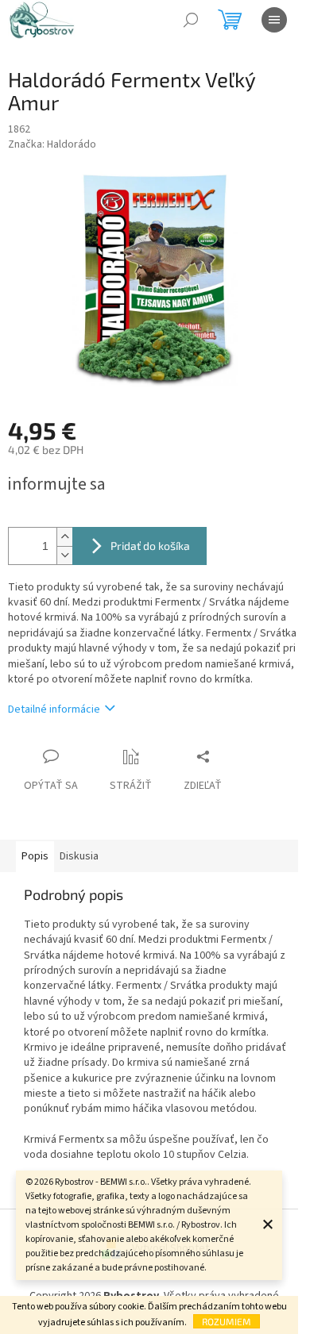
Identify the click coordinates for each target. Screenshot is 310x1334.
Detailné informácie (54, 709)
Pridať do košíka (150, 545)
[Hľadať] (191, 20)
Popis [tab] (34, 856)
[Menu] (274, 20)
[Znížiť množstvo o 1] (64, 555)
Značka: (52, 144)
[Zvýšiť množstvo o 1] (64, 537)
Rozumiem (226, 1321)
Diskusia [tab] (79, 856)
